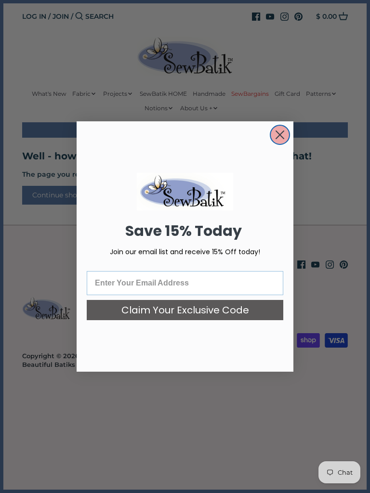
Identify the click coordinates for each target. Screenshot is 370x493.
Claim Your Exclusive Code (185, 310)
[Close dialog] (280, 134)
